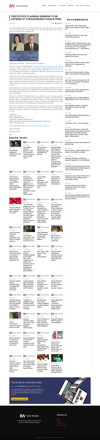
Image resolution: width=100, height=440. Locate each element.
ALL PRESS (62, 5)
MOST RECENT (52, 5)
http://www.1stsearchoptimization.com (39, 126)
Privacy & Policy (61, 425)
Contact (59, 422)
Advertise (59, 420)
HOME (44, 5)
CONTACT (71, 5)
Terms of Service (61, 424)
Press (58, 418)
